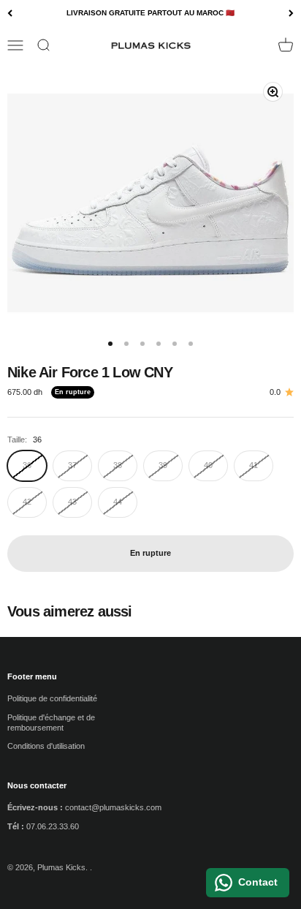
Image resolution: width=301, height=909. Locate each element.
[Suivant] (291, 13)
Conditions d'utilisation (46, 746)
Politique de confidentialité (52, 698)
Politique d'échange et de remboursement (51, 722)
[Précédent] (9, 13)
